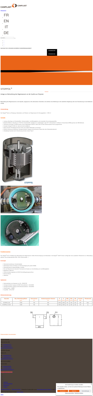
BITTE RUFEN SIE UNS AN (6, 372)
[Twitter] (3, 42)
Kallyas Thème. (20, 392)
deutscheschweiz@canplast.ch (7, 369)
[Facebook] (3, 40)
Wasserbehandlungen (7, 383)
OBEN (2, 394)
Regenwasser (6, 385)
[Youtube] (3, 43)
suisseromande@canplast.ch (7, 347)
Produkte (5, 386)
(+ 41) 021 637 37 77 (6, 344)
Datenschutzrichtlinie (16, 389)
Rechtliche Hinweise (5, 389)
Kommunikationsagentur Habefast (44, 389)
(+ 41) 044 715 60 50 (6, 366)
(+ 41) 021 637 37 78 (7, 346)
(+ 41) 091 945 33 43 (6, 355)
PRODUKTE (3, 10)
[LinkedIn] (3, 45)
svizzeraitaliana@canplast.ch (7, 358)
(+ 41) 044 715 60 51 (7, 368)
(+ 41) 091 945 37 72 (7, 357)
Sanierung (5, 382)
